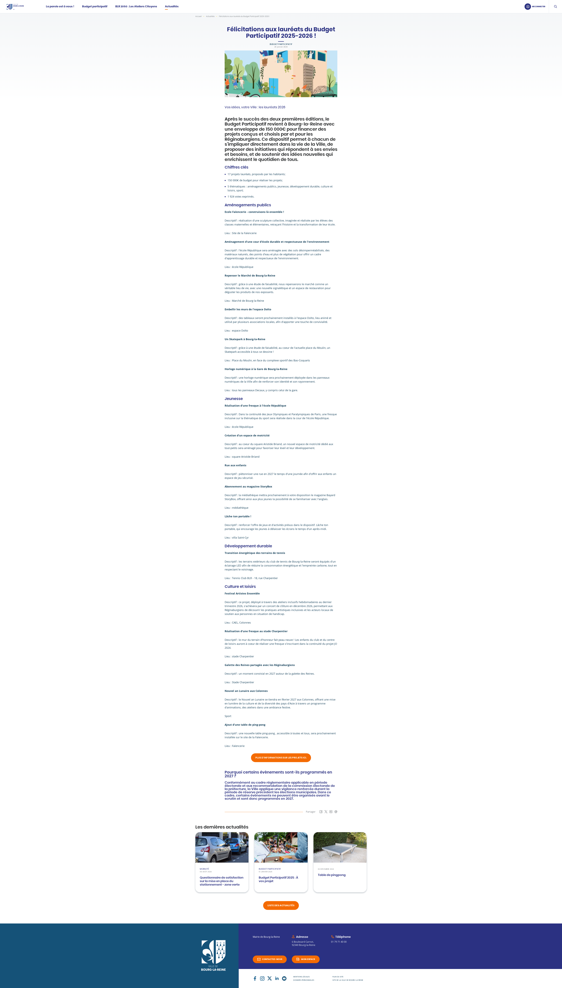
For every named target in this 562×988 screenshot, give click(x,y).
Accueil (198, 16)
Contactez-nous (272, 959)
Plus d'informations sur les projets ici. (281, 758)
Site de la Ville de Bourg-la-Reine (348, 980)
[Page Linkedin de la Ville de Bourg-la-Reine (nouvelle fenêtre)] (277, 978)
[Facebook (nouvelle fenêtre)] (255, 978)
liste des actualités (281, 905)
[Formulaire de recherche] (555, 6)
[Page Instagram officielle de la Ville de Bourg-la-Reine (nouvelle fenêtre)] (262, 978)
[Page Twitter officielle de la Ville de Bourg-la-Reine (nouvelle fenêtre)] (269, 978)
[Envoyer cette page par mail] (335, 811)
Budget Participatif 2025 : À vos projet (278, 879)
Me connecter (538, 6)
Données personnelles (303, 980)
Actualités (210, 16)
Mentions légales (301, 977)
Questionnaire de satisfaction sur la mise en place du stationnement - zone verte (221, 881)
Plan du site (338, 977)
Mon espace (308, 959)
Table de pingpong (332, 875)
